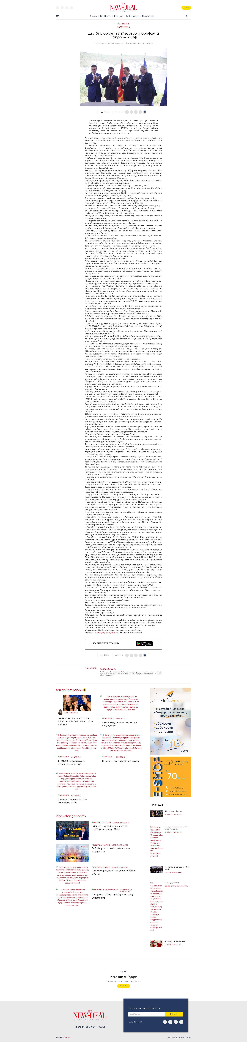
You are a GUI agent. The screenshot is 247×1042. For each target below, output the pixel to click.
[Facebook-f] (57, 7)
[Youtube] (66, 7)
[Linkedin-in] (71, 7)
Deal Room (105, 16)
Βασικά (93, 16)
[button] (186, 16)
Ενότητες (118, 16)
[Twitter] (62, 7)
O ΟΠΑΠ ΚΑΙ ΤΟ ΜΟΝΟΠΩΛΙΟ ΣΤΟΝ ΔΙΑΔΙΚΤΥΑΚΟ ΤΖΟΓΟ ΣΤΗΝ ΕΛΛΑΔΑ (76, 722)
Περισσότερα (148, 16)
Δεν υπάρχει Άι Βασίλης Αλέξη (175, 941)
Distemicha (67, 1037)
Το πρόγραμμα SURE (172, 883)
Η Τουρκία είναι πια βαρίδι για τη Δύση (121, 761)
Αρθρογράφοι (132, 16)
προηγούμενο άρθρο (105, 633)
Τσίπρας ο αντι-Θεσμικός (173, 811)
